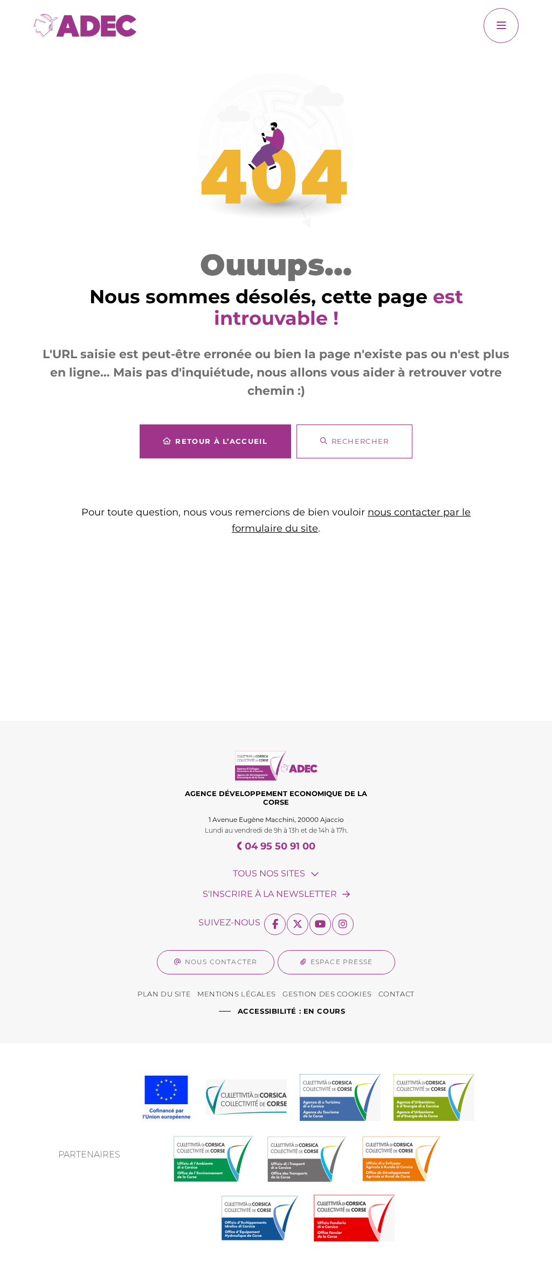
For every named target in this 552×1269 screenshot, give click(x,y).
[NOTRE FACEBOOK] (275, 924)
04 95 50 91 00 (280, 846)
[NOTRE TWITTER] (297, 924)
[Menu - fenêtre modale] (501, 25)
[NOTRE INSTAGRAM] (343, 924)
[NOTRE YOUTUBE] (320, 924)
